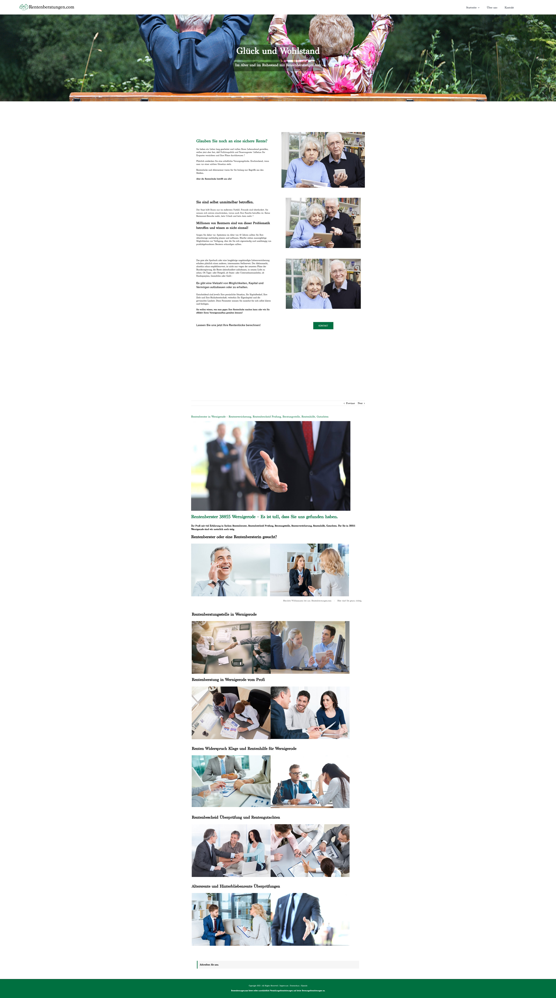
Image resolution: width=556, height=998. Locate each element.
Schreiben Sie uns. (209, 964)
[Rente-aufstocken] (323, 255)
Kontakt (304, 986)
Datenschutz (294, 986)
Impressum (284, 986)
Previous (350, 403)
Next (360, 403)
